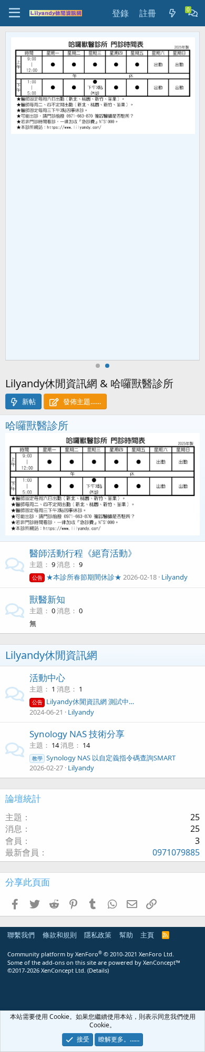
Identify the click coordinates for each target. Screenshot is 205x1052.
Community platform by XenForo (90, 954)
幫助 (126, 935)
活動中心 (47, 678)
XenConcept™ (161, 962)
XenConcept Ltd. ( (65, 970)
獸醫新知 (47, 599)
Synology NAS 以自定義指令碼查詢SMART (104, 757)
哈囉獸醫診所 (36, 425)
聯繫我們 (21, 935)
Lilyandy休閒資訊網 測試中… (83, 701)
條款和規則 (60, 935)
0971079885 (176, 852)
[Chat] (193, 13)
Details (98, 970)
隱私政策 (97, 935)
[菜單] (14, 13)
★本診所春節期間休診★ (76, 577)
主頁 (147, 935)
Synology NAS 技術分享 (77, 734)
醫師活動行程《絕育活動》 (83, 553)
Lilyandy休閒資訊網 (51, 655)
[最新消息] (172, 13)
